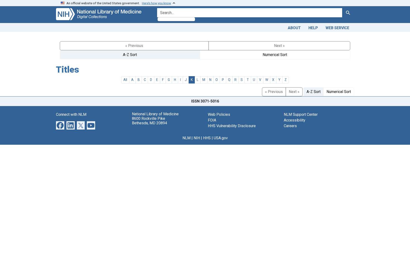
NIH (197, 138)
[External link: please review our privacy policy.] (60, 125)
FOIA (212, 120)
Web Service (337, 28)
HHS (207, 138)
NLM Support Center (301, 114)
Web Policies (219, 114)
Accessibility (294, 120)
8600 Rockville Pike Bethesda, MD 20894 (149, 120)
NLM (186, 138)
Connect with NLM (71, 114)
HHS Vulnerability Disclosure (232, 126)
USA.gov (221, 138)
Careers (290, 126)
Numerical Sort (275, 54)
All (125, 80)
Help (313, 28)
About (294, 28)
